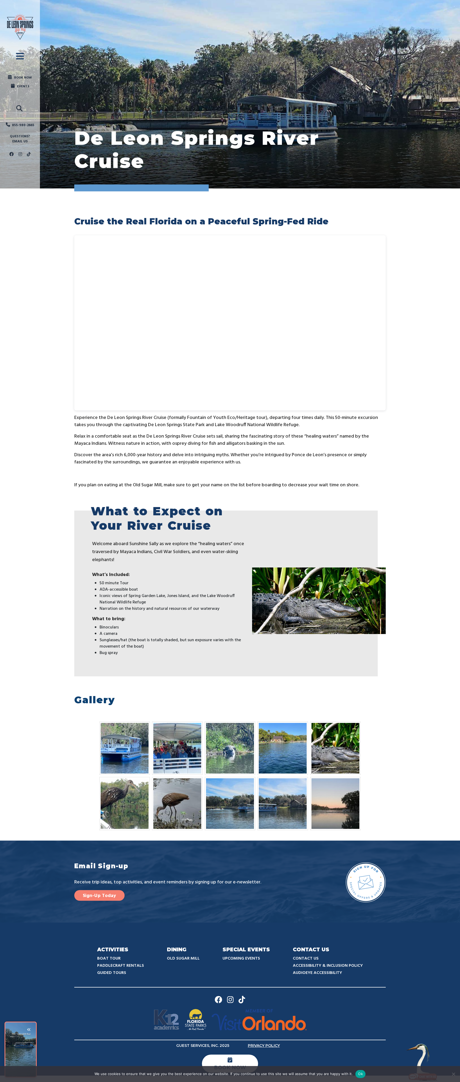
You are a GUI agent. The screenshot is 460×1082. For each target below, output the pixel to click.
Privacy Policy (264, 1045)
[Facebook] (11, 154)
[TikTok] (29, 154)
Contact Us (306, 958)
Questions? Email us (20, 139)
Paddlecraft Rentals (120, 965)
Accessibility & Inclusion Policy (328, 965)
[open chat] (422, 1062)
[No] (453, 1074)
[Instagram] (20, 154)
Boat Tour (109, 958)
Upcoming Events (241, 958)
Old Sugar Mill (183, 958)
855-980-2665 (23, 125)
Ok (360, 1074)
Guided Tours (111, 972)
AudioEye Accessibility (317, 972)
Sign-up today (99, 896)
